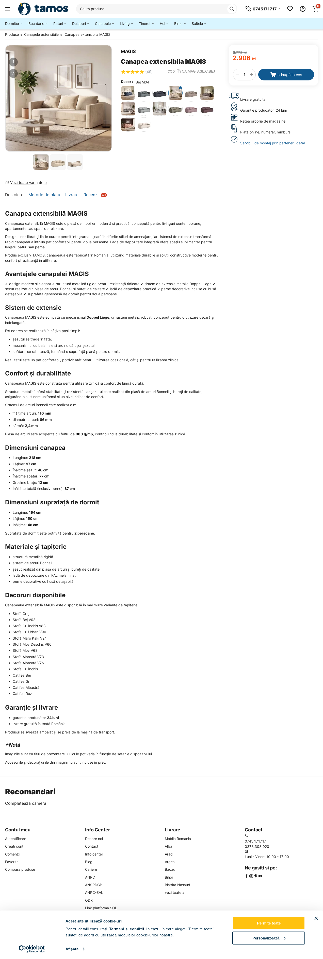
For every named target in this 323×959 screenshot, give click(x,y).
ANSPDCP (93, 885)
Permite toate (269, 923)
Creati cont (14, 846)
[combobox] (156, 9)
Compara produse (20, 869)
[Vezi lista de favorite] (290, 9)
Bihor (169, 877)
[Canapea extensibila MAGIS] (58, 98)
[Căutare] (231, 8)
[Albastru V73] (144, 93)
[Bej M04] (175, 93)
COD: (172, 71)
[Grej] (191, 93)
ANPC (90, 877)
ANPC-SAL (94, 892)
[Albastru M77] (128, 93)
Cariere (91, 869)
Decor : (127, 81)
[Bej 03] (144, 124)
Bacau (170, 869)
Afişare (72, 949)
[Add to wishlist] (13, 73)
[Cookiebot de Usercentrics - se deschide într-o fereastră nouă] (32, 949)
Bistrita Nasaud (177, 885)
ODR (89, 900)
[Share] (13, 62)
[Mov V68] (207, 108)
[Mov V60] (191, 108)
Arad (169, 854)
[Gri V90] (159, 108)
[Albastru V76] (159, 93)
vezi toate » (174, 892)
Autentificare (15, 838)
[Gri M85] (128, 108)
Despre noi (94, 838)
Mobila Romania (178, 838)
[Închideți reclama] (316, 918)
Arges (169, 862)
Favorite (12, 862)
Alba (168, 846)
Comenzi (12, 854)
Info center (94, 854)
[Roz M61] (128, 124)
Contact (91, 846)
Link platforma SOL (101, 908)
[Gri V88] (144, 108)
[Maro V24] (175, 108)
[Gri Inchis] (207, 93)
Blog (88, 862)
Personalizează (265, 938)
